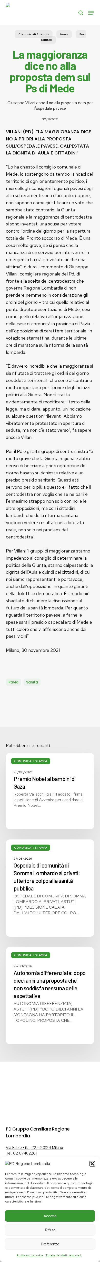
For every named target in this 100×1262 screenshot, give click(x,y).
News (64, 34)
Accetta (50, 1216)
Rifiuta (50, 1230)
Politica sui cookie (30, 1255)
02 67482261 (25, 1153)
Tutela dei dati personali (63, 1255)
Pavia (13, 682)
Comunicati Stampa (33, 34)
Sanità (32, 682)
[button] (92, 1163)
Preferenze (50, 1244)
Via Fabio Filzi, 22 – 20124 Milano (34, 1147)
